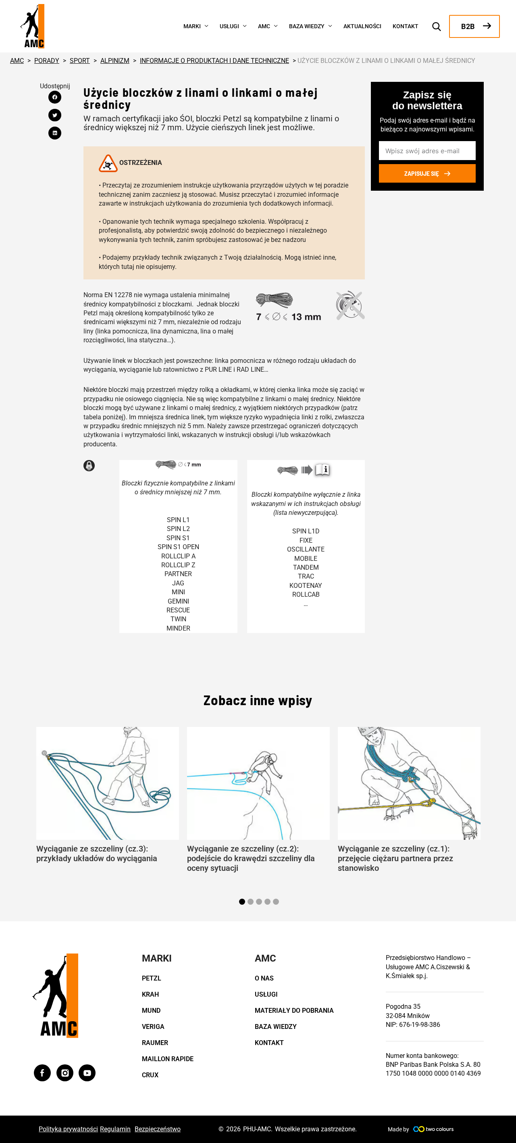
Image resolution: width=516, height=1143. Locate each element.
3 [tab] (260, 903)
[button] (204, 25)
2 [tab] (252, 903)
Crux (150, 1075)
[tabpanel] (107, 795)
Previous (26, 800)
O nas (264, 978)
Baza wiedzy (276, 1027)
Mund (151, 1010)
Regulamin (115, 1129)
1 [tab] (243, 903)
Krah (150, 994)
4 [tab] (268, 903)
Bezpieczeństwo (158, 1129)
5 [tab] (277, 903)
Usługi (266, 994)
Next (490, 800)
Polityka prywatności (68, 1129)
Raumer (155, 1043)
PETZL (151, 978)
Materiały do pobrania (294, 1010)
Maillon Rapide (168, 1059)
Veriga (153, 1027)
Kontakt (269, 1043)
